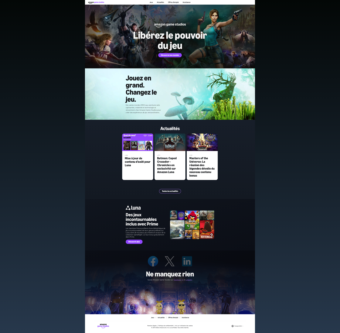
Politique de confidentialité (165, 325)
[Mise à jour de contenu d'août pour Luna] (137, 142)
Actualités (160, 2)
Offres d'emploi (173, 2)
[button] (237, 326)
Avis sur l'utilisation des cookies (184, 325)
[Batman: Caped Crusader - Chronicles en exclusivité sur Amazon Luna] (170, 142)
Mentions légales (152, 325)
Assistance (186, 2)
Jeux (151, 2)
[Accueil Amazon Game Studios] (96, 3)
